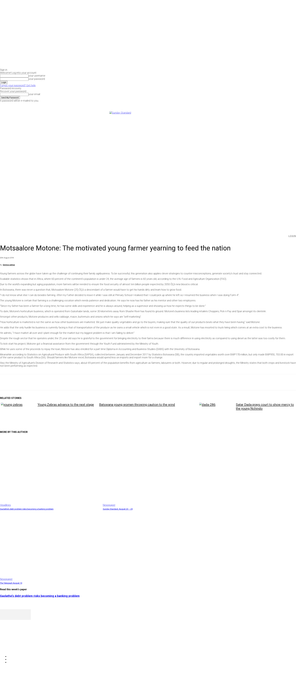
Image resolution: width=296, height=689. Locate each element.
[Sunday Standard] (148, 168)
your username (37, 75)
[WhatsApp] (38, 382)
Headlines (5, 505)
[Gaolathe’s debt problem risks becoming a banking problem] (50, 472)
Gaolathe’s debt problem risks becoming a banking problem (26, 509)
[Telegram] (61, 382)
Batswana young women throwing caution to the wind (137, 404)
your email (34, 94)
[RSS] (19, 648)
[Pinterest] (27, 382)
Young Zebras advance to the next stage (66, 404)
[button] (283, 236)
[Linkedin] (49, 382)
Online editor (9, 265)
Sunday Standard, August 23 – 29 (118, 509)
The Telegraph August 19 (11, 583)
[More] (71, 382)
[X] (245, 104)
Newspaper (109, 505)
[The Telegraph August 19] (50, 546)
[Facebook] (238, 104)
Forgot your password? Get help (18, 85)
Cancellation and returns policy (283, 680)
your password (37, 78)
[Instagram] (242, 104)
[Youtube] (249, 104)
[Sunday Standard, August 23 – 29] (153, 472)
